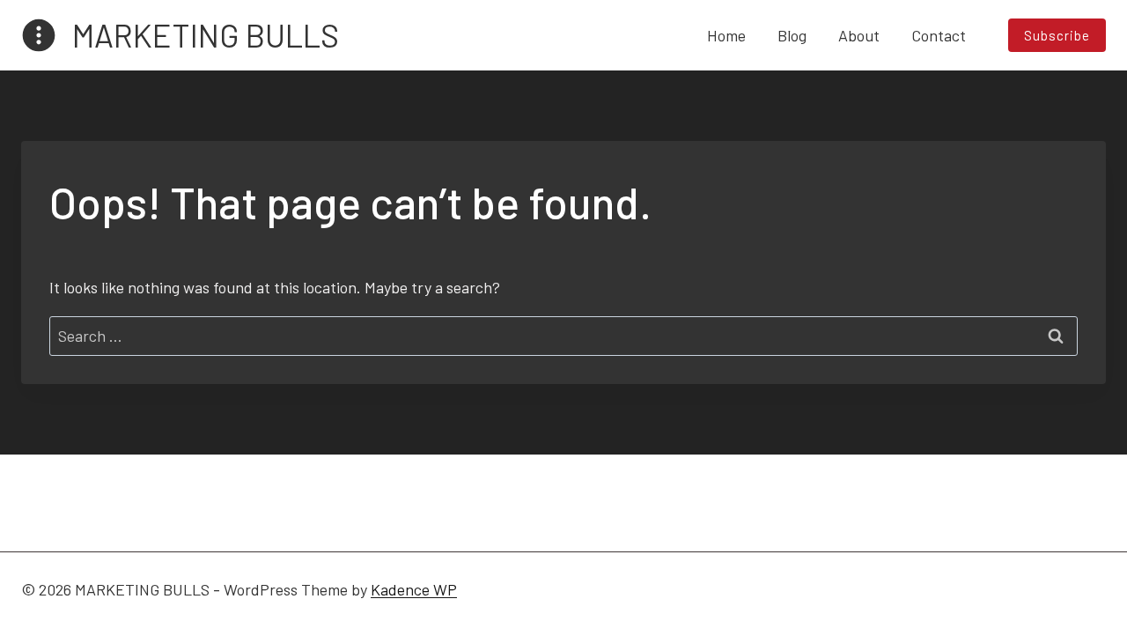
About (859, 35)
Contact (938, 35)
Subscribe (1057, 35)
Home (726, 35)
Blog (792, 35)
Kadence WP (414, 589)
